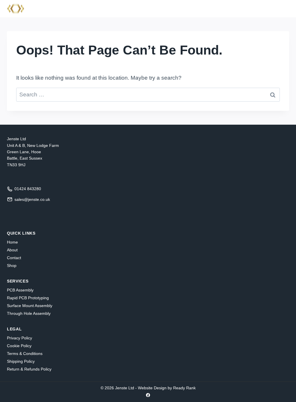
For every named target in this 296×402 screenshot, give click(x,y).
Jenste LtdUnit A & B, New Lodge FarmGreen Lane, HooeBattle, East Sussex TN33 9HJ (33, 152)
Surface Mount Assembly (29, 305)
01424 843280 (27, 188)
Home (12, 242)
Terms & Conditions (24, 353)
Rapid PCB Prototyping (28, 298)
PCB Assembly (20, 290)
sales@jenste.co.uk (32, 199)
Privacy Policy (19, 338)
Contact (14, 257)
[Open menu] (282, 8)
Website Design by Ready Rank (167, 388)
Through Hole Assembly (29, 313)
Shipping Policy (21, 361)
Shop (11, 265)
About (12, 250)
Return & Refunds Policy (29, 369)
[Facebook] (148, 395)
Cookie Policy (19, 345)
